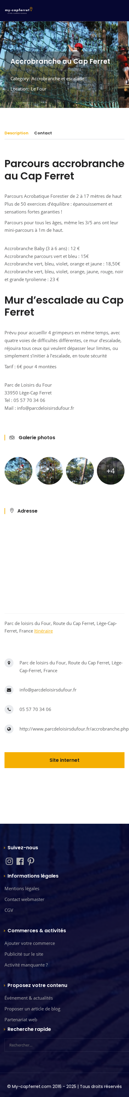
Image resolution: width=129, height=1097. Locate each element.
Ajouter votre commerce (29, 943)
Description (16, 133)
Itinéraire (43, 631)
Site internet (65, 760)
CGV (8, 910)
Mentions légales (21, 888)
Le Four (38, 89)
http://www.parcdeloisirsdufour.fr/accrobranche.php (74, 729)
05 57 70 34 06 (35, 709)
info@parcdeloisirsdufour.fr (48, 690)
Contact (43, 133)
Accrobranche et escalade (58, 78)
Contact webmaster (24, 899)
